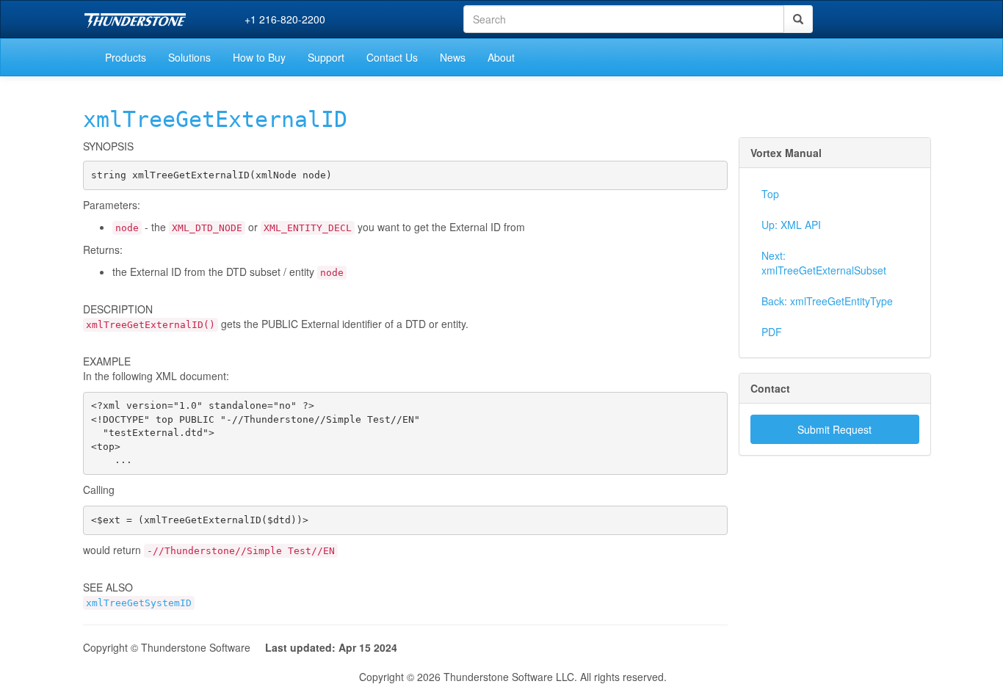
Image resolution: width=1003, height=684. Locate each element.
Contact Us (392, 57)
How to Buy (259, 57)
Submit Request (834, 429)
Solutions (189, 57)
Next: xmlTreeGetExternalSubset (823, 262)
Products (125, 57)
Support (326, 57)
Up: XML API (791, 224)
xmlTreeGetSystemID (139, 602)
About (501, 57)
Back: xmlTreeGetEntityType (827, 301)
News (453, 57)
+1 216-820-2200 (285, 19)
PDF (771, 331)
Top (770, 193)
